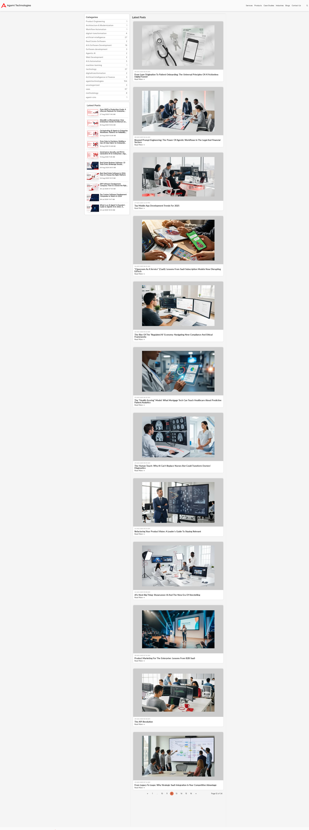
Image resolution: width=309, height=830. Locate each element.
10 (162, 793)
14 (181, 793)
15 (186, 793)
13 (176, 793)
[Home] (16, 5)
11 (167, 793)
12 (171, 793)
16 (191, 793)
